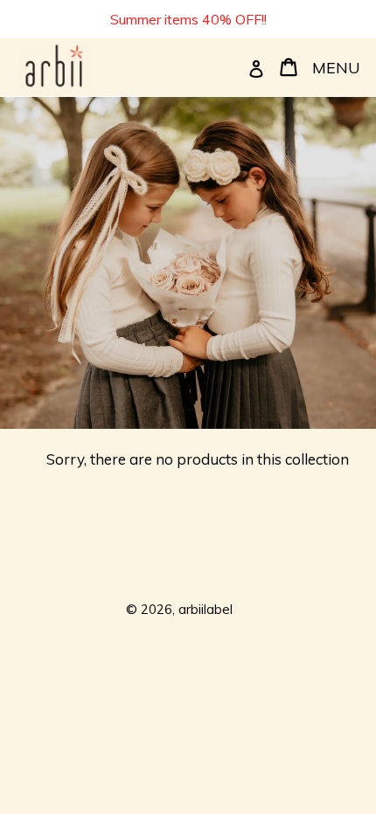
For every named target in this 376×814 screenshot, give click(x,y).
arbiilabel (205, 609)
